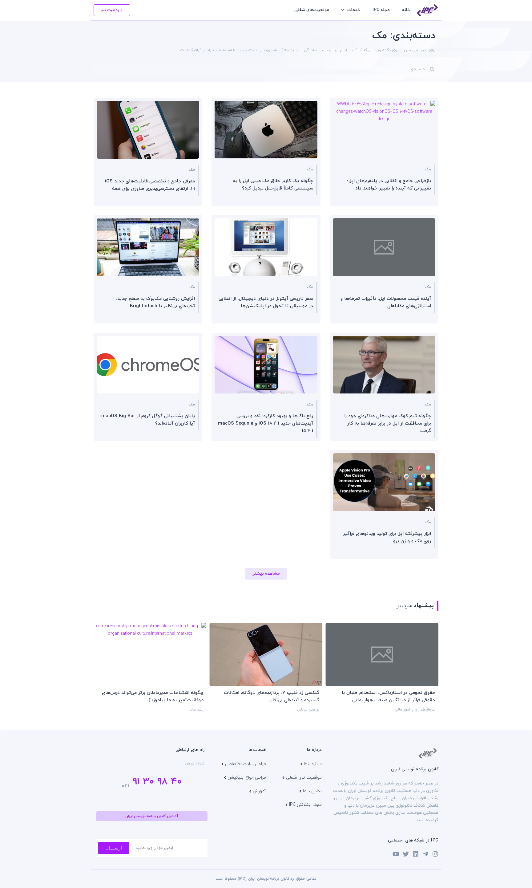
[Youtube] (396, 854)
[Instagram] (435, 854)
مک (428, 169)
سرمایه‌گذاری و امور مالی (415, 709)
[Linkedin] (416, 854)
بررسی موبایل (308, 709)
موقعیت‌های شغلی (311, 10)
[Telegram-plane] (425, 854)
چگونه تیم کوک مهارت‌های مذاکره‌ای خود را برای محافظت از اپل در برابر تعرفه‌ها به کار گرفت (387, 423)
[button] (266, 574)
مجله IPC (381, 10)
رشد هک (197, 709)
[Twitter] (406, 854)
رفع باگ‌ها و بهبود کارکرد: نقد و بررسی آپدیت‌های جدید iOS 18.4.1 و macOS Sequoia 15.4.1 (265, 423)
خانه (406, 10)
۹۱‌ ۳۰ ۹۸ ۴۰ (157, 781)
